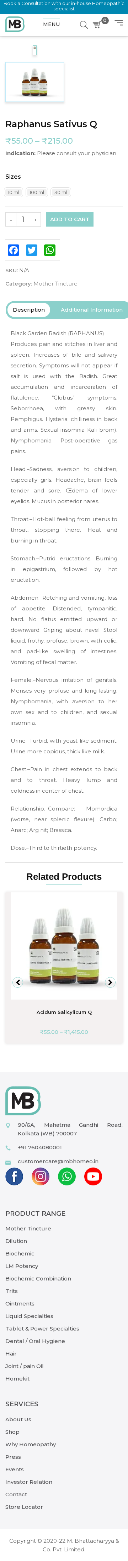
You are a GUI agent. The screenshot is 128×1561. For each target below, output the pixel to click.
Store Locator (24, 1506)
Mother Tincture (55, 283)
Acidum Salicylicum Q (64, 1012)
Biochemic (19, 1253)
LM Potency (21, 1266)
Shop (12, 1431)
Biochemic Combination (38, 1278)
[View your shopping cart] (98, 25)
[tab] (28, 310)
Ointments (19, 1303)
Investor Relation (28, 1481)
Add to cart (70, 219)
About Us (18, 1419)
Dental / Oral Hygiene (35, 1341)
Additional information (92, 309)
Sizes (13, 177)
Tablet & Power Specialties (42, 1328)
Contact (16, 1494)
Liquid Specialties (29, 1316)
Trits (11, 1291)
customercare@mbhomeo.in (58, 1161)
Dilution (16, 1241)
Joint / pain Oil (24, 1366)
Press (13, 1456)
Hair (11, 1353)
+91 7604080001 (40, 1147)
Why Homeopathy (30, 1444)
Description (29, 309)
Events (14, 1469)
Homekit (17, 1378)
